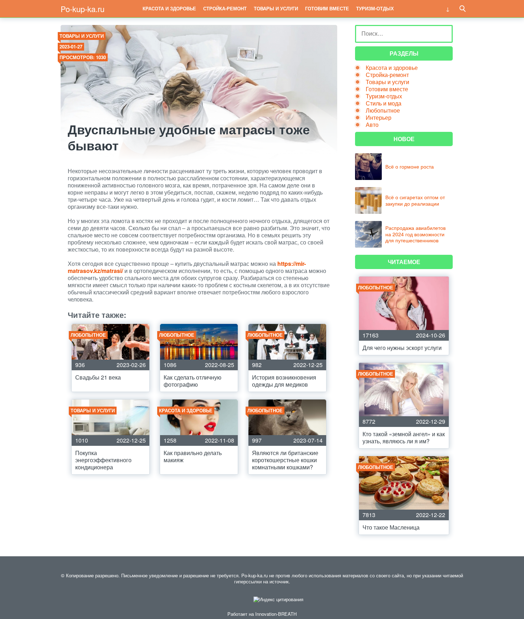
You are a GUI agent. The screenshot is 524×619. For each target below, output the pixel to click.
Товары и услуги (276, 8)
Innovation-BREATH (276, 613)
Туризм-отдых (375, 8)
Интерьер (378, 117)
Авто (372, 124)
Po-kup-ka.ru (82, 8)
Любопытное (383, 110)
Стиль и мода (383, 103)
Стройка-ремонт (225, 8)
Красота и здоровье (169, 8)
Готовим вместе (327, 8)
